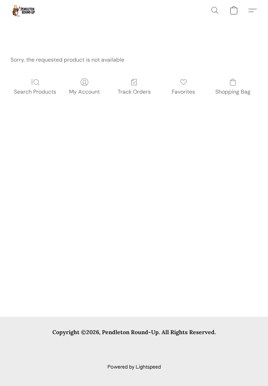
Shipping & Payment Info (147, 345)
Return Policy (196, 345)
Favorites (183, 91)
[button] (23, 10)
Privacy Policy (96, 345)
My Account (84, 91)
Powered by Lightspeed (134, 367)
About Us (229, 345)
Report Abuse (134, 355)
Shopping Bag (233, 91)
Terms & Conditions (51, 345)
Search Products (35, 91)
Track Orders (134, 91)
